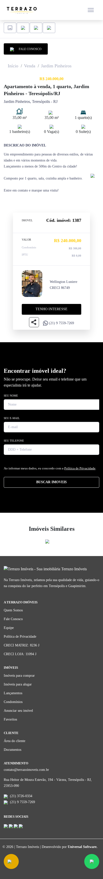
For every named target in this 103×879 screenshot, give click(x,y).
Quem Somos (13, 610)
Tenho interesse (52, 309)
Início (13, 65)
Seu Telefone (14, 440)
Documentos (12, 750)
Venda (29, 65)
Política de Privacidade (80, 468)
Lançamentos (13, 693)
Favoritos (10, 719)
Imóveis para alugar (18, 684)
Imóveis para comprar (19, 675)
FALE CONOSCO (29, 49)
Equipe (9, 628)
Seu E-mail (12, 418)
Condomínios (13, 702)
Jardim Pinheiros (56, 65)
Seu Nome (11, 395)
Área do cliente (14, 741)
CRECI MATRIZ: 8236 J (21, 645)
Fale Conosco (13, 619)
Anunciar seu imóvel (18, 711)
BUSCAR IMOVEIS (51, 482)
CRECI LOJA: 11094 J (20, 654)
